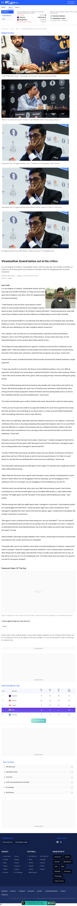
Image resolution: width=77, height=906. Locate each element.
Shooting (67, 871)
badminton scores (48, 635)
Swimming (58, 876)
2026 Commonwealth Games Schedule (17, 782)
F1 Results (58, 635)
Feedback (22, 891)
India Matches (7, 15)
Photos (17, 863)
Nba (62, 866)
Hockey (57, 861)
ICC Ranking (18, 872)
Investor (39, 891)
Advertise (4, 891)
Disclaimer (31, 891)
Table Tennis (59, 881)
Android (6, 640)
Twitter (25, 637)
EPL (4, 19)
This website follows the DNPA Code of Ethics (22, 898)
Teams (5, 869)
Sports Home (5, 29)
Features (17, 866)
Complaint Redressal (51, 891)
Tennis (67, 857)
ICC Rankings (10, 787)
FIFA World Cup (10, 767)
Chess (3, 7)
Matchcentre (33, 872)
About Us (13, 891)
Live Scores (7, 856)
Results (17, 859)
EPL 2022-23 (44, 856)
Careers (63, 891)
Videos (17, 7)
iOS (12, 640)
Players (17, 869)
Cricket (13, 635)
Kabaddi (57, 871)
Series (16, 856)
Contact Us (5, 894)
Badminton (67, 861)
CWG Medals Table (11, 772)
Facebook (9, 637)
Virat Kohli (9, 777)
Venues (5, 872)
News (11, 7)
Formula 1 (58, 857)
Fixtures (5, 859)
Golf (56, 866)
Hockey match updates (34, 635)
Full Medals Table (38, 720)
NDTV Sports (67, 635)
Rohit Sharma (10, 792)
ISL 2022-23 (32, 856)
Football (18, 635)
